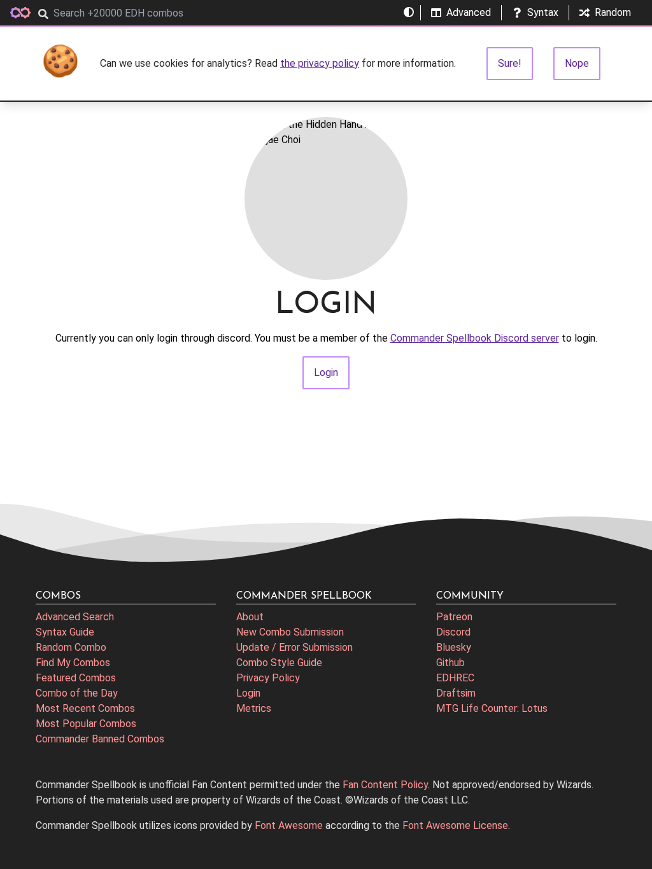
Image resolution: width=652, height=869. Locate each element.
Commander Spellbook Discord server (474, 338)
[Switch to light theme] (408, 12)
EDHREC (455, 678)
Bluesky (453, 647)
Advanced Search (75, 617)
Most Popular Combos (86, 724)
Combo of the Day (77, 693)
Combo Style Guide (279, 663)
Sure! (509, 63)
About (250, 617)
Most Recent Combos (85, 708)
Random (613, 12)
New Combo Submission (290, 632)
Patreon (454, 617)
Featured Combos (76, 678)
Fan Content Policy (385, 785)
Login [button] (326, 372)
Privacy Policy (268, 678)
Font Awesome (289, 825)
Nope (577, 63)
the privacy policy (319, 63)
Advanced (468, 12)
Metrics (253, 708)
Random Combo (71, 647)
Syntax (542, 12)
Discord (453, 632)
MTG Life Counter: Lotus (492, 708)
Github (450, 663)
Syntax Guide (65, 632)
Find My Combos (73, 663)
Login (248, 693)
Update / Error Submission (294, 647)
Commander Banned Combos (100, 739)
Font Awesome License (455, 825)
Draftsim (456, 693)
